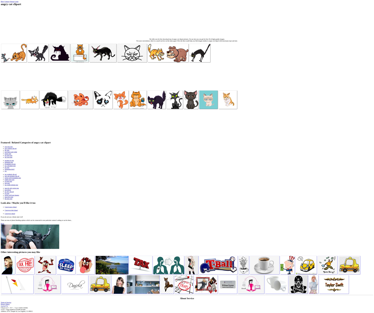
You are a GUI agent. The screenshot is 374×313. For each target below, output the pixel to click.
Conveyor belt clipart (11, 210)
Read (2, 223)
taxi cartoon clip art (10, 148)
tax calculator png (10, 166)
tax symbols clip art (11, 174)
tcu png (7, 193)
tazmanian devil (9, 169)
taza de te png (9, 197)
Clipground (9, 307)
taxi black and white (11, 152)
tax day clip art (9, 192)
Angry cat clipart (6, 59)
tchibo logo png (9, 179)
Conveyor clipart (10, 213)
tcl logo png (8, 181)
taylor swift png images (12, 195)
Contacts (7, 1)
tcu (6, 171)
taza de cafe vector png (12, 188)
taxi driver (8, 190)
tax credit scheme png (11, 185)
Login (16, 1)
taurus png (8, 154)
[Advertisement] (187, 22)
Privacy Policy (5, 304)
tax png (7, 167)
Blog (2, 1)
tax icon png (8, 157)
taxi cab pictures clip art (12, 176)
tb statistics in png (10, 164)
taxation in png (9, 160)
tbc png (7, 150)
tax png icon (8, 155)
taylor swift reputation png (13, 178)
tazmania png (9, 162)
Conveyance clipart (11, 207)
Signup (12, 1)
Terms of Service (6, 302)
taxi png (7, 183)
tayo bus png (9, 147)
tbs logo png (8, 199)
